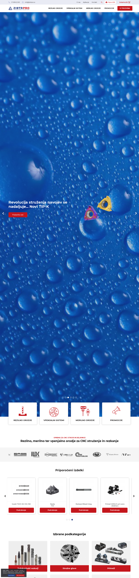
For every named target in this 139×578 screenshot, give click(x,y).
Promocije (109, 8)
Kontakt (94, 2)
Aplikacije (86, 2)
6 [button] (76, 397)
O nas (78, 2)
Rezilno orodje (55, 8)
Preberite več (17, 215)
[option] (69, 214)
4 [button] (71, 397)
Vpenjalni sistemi (74, 8)
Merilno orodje (93, 8)
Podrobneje (23, 510)
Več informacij (20, 575)
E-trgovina (125, 8)
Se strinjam (11, 575)
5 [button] (73, 397)
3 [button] (68, 397)
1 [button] (63, 397)
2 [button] (65, 397)
